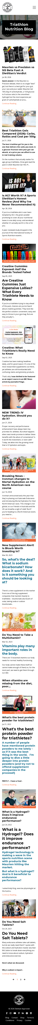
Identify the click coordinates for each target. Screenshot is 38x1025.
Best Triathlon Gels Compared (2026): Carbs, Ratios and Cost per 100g (19, 133)
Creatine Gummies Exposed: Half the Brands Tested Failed (16, 269)
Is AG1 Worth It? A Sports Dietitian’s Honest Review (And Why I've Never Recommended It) (19, 200)
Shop (22, 1017)
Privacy (19, 1020)
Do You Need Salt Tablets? (14, 923)
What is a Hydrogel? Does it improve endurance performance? (15, 816)
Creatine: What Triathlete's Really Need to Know (18, 350)
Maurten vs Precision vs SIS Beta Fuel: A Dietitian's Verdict (18, 70)
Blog (7, 1017)
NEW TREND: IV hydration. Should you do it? (17, 415)
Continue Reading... (9, 103)
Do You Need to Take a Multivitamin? (17, 636)
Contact (15, 1017)
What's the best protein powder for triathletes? (18, 719)
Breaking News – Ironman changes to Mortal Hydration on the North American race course (18, 482)
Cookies (28, 1020)
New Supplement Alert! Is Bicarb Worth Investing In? (18, 548)
